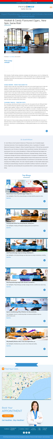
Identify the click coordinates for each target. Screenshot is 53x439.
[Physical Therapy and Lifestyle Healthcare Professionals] (26, 8)
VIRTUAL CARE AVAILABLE (26, 0)
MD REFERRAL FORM (32, 2)
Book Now (8, 416)
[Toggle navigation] (50, 11)
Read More (8, 198)
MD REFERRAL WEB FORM (21, 2)
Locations (22, 428)
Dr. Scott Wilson (11, 56)
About (26, 428)
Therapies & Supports (13, 429)
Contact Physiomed (33, 429)
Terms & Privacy (45, 429)
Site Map (40, 429)
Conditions (6, 428)
